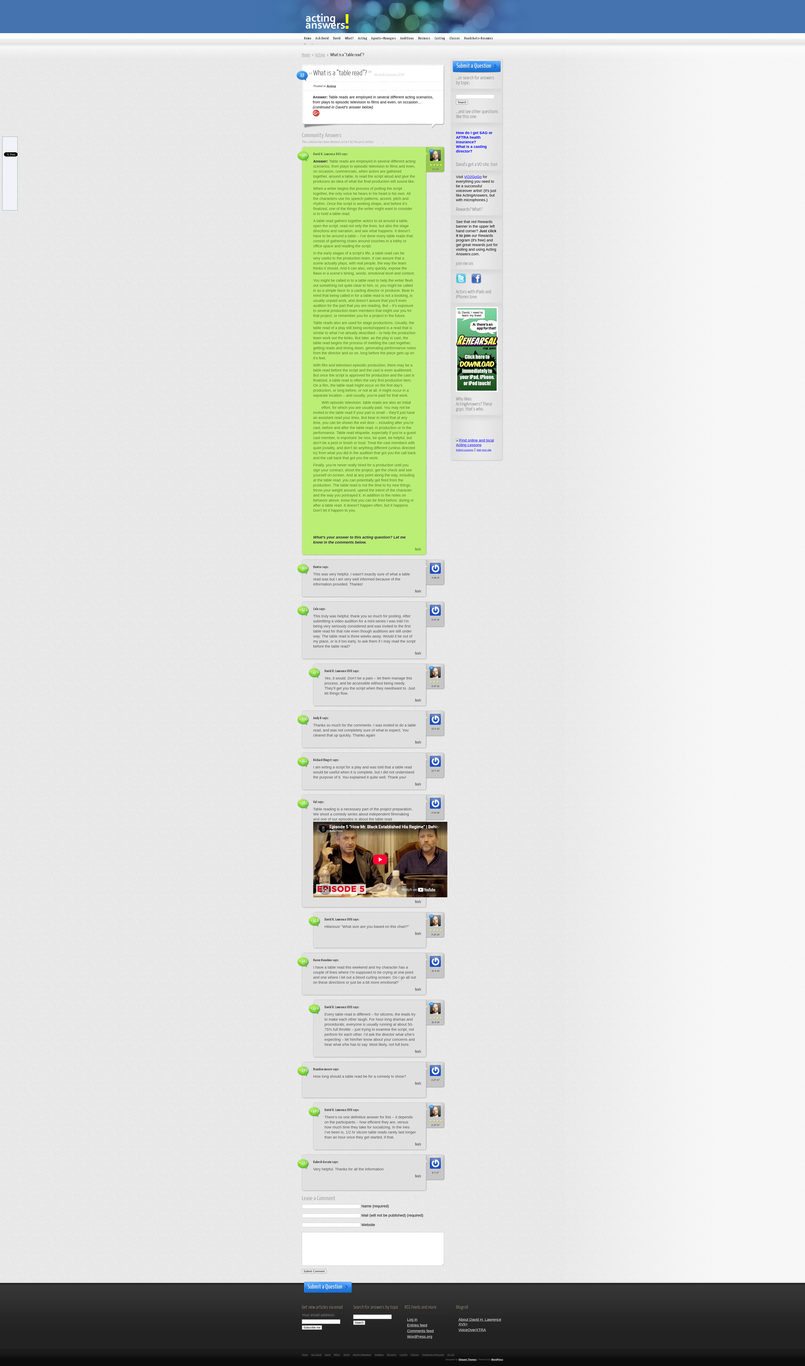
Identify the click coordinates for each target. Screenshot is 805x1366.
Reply (418, 549)
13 (302, 75)
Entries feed (417, 1325)
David (337, 38)
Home (307, 38)
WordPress (497, 1359)
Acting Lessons (464, 450)
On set (450, 1354)
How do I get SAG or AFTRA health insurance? (474, 137)
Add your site (484, 450)
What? (349, 38)
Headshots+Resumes (478, 38)
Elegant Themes (468, 1359)
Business (424, 38)
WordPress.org (419, 1337)
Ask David (322, 38)
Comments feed (420, 1331)
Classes (454, 38)
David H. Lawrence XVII (389, 74)
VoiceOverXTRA (472, 1330)
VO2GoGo (473, 177)
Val (315, 802)
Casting (440, 38)
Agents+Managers (383, 38)
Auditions (407, 38)
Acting (362, 38)
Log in (412, 1320)
